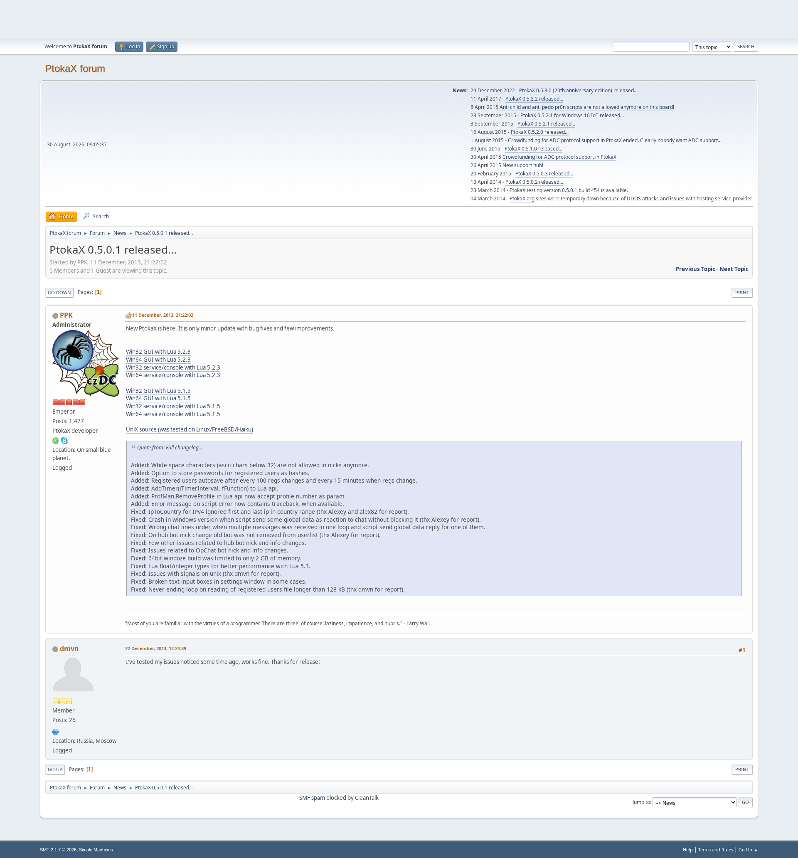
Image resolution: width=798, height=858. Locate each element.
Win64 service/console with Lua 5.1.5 (173, 414)
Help (688, 849)
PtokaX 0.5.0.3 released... (544, 173)
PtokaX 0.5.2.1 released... (546, 123)
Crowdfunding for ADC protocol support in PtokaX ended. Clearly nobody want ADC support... (615, 140)
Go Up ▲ (748, 849)
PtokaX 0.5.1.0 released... (533, 148)
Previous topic (695, 269)
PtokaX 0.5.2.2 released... (534, 98)
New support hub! (522, 165)
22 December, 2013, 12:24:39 (155, 648)
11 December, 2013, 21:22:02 (162, 315)
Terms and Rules (715, 849)
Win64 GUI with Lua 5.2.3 (158, 359)
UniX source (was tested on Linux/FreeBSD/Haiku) (189, 429)
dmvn (69, 648)
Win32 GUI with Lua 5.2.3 (158, 351)
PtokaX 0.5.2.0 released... (540, 132)
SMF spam (312, 797)
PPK (66, 315)
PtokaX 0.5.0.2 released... (534, 181)
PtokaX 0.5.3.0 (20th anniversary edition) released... (578, 90)
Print (742, 292)
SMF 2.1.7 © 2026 (58, 849)
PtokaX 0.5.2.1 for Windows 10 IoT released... (572, 115)
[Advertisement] (399, 18)
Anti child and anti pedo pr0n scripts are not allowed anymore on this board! (587, 107)
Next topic (734, 269)
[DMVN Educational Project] (55, 731)
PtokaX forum (75, 68)
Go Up (55, 769)
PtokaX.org (522, 198)
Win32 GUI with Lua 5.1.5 (158, 390)
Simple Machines (96, 849)
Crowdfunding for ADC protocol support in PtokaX (559, 156)
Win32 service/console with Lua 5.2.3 (173, 367)
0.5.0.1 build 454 (581, 190)
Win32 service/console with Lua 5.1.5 (173, 406)
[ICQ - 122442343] (55, 440)
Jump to (641, 802)
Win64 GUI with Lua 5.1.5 (158, 398)
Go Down (59, 292)
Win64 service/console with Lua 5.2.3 (173, 375)
